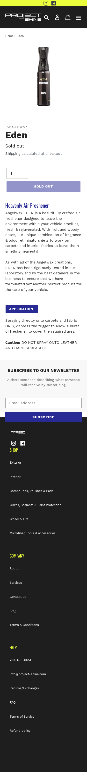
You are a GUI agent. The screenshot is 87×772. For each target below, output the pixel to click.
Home (9, 36)
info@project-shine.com (28, 674)
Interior (15, 477)
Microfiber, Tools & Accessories (33, 533)
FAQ (13, 611)
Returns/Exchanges (24, 688)
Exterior (15, 462)
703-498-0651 (20, 660)
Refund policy (20, 730)
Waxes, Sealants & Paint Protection (35, 505)
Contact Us (18, 597)
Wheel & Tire (19, 519)
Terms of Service (22, 716)
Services (16, 582)
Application (21, 309)
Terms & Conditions (24, 625)
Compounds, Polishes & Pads (31, 491)
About (14, 568)
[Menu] (78, 17)
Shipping (12, 153)
